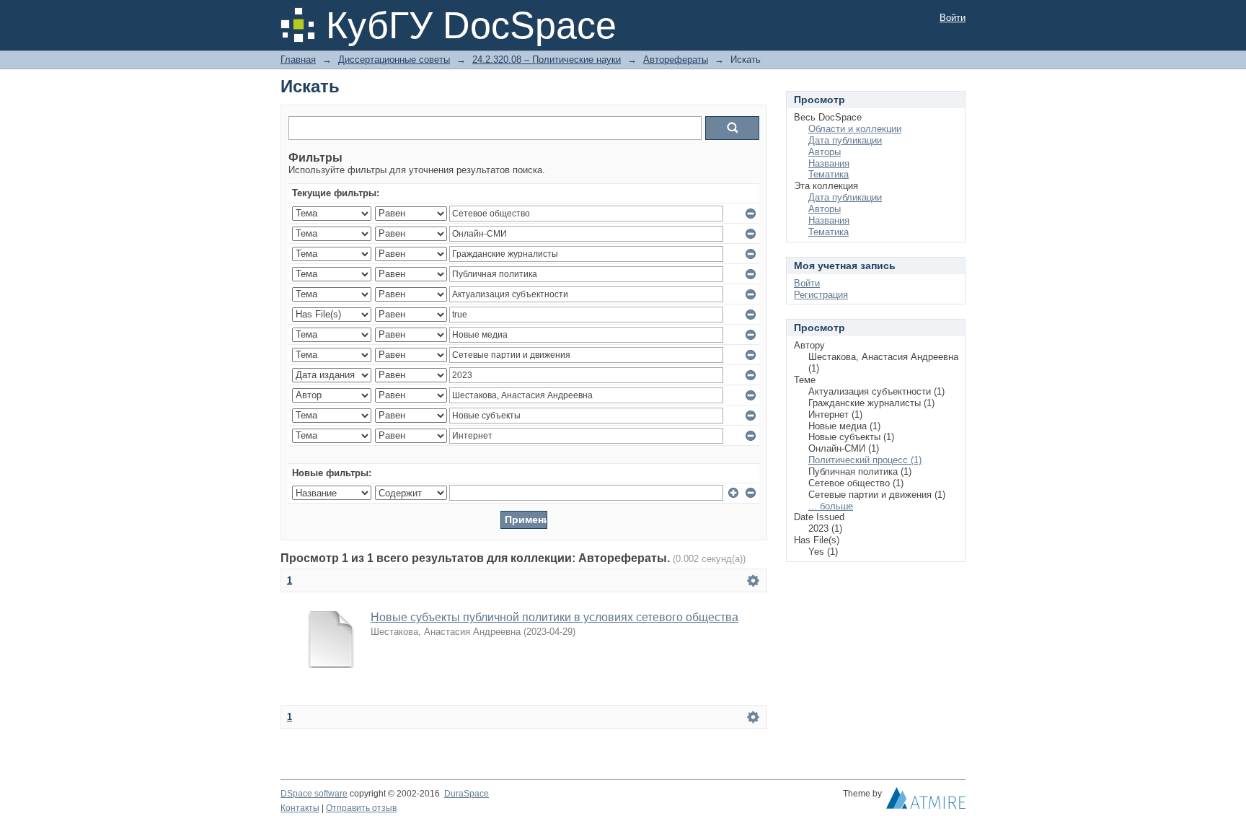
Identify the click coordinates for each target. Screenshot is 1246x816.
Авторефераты (675, 59)
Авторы (824, 151)
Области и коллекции (854, 128)
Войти (953, 17)
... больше (830, 506)
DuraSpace (466, 794)
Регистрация (821, 294)
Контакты (299, 808)
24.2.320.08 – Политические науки (546, 59)
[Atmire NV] (926, 802)
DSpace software (314, 794)
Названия (828, 163)
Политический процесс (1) (865, 460)
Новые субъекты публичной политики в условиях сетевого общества (554, 617)
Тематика (828, 174)
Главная (298, 59)
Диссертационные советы (394, 59)
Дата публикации (845, 140)
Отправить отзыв (361, 808)
